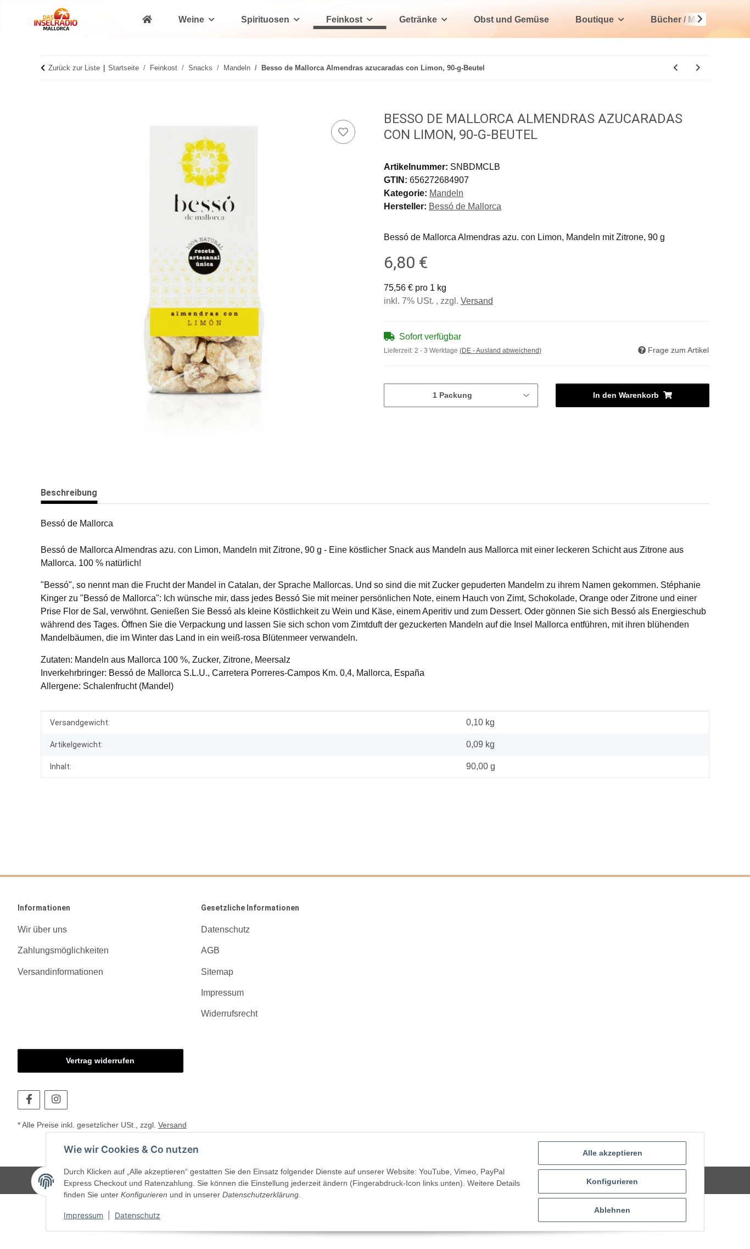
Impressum (83, 1215)
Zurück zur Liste (74, 68)
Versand (477, 301)
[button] (693, 19)
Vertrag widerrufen (100, 1060)
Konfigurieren (612, 1181)
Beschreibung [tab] (69, 492)
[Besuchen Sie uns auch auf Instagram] (55, 1099)
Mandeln (446, 193)
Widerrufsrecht (229, 1013)
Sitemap (217, 971)
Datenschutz (137, 1215)
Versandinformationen (60, 971)
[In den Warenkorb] (49, 105)
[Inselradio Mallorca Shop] (55, 19)
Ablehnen (612, 1210)
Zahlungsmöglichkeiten (63, 950)
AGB (210, 950)
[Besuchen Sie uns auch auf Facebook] (29, 1099)
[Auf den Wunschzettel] (343, 132)
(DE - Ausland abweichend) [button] (500, 350)
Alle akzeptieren (612, 1152)
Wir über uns (42, 929)
